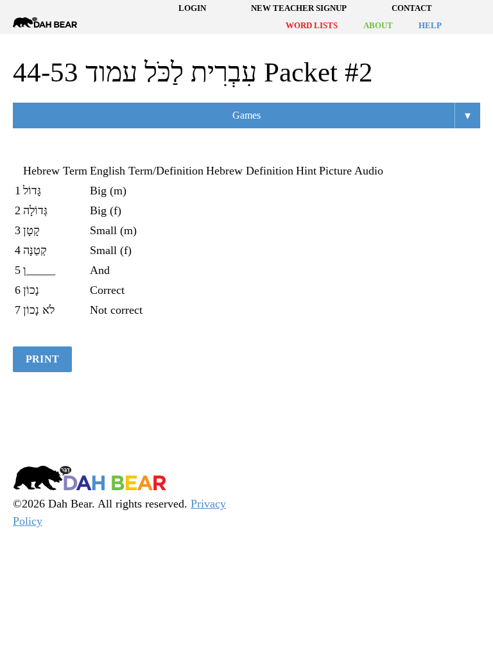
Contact (412, 8)
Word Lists (312, 25)
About (378, 25)
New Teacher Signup (299, 8)
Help (430, 25)
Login (192, 8)
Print (42, 359)
